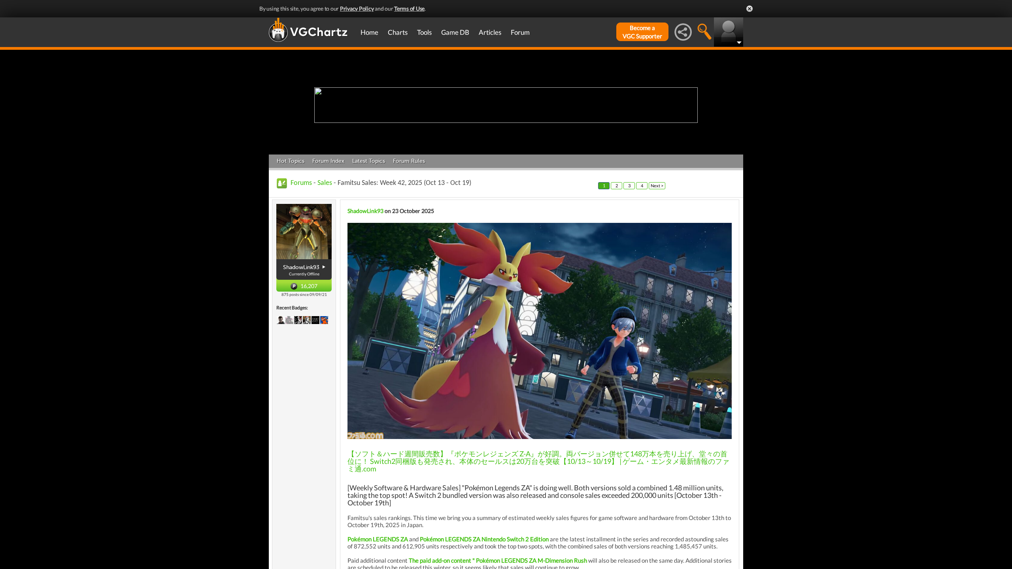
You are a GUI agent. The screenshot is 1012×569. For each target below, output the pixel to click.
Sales (324, 183)
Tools (424, 32)
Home (369, 32)
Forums (301, 183)
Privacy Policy (357, 8)
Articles (490, 32)
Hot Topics (290, 161)
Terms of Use (409, 8)
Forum (520, 32)
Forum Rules (409, 161)
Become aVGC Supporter (642, 32)
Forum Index (328, 161)
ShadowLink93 (365, 210)
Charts (398, 32)
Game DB (455, 32)
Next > (657, 185)
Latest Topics (368, 161)
